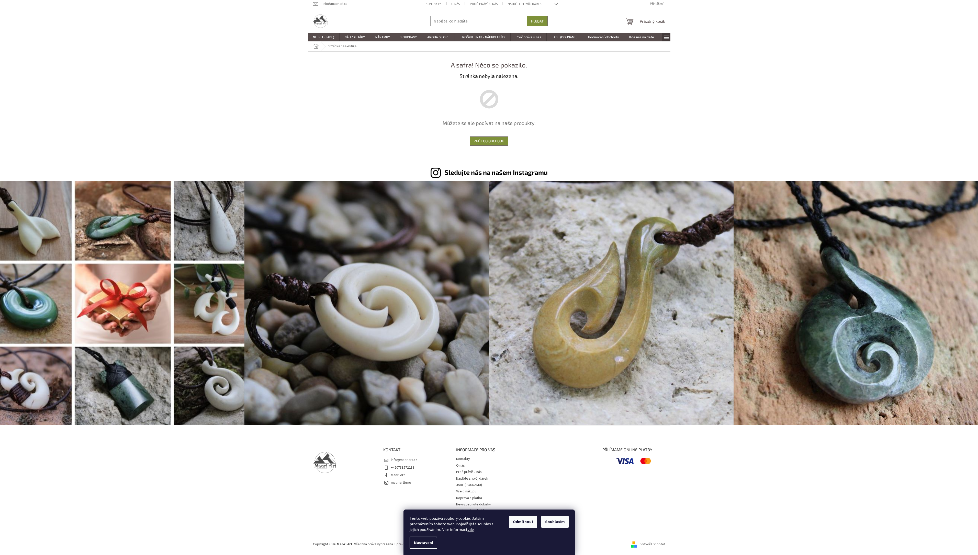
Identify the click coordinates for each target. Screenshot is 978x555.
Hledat (537, 21)
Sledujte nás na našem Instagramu (496, 172)
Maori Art (398, 475)
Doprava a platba (469, 498)
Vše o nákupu (466, 491)
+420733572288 (402, 467)
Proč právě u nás (484, 4)
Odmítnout (523, 522)
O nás (455, 4)
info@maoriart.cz (404, 459)
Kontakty (433, 4)
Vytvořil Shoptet (652, 544)
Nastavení (423, 543)
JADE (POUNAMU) (469, 485)
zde (471, 530)
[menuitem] (323, 37)
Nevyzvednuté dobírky (473, 504)
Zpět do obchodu (489, 141)
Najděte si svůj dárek (525, 4)
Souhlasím (555, 522)
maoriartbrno (401, 482)
